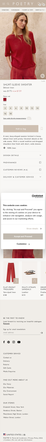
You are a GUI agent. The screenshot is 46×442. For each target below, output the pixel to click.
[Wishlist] (41, 128)
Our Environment (9, 391)
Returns (6, 364)
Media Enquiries (9, 371)
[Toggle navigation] (3, 4)
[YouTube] (19, 342)
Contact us (7, 357)
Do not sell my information (22, 440)
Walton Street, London (12, 417)
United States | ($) (16, 434)
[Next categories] (44, 9)
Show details (32, 228)
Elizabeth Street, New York (13, 407)
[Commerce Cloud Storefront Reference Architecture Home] (23, 3)
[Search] (8, 3)
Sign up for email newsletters (14, 329)
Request (6, 323)
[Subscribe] (41, 332)
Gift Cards (7, 368)
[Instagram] (13, 342)
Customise (21, 244)
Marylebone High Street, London (15, 414)
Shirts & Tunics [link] (36, 10)
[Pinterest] (8, 342)
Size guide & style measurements (14, 118)
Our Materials (8, 387)
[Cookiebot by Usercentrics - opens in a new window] (32, 196)
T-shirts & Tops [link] (22, 10)
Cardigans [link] (11, 10)
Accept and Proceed (23, 236)
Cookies (7, 440)
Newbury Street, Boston (12, 410)
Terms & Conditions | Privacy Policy (25, 438)
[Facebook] (4, 342)
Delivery (6, 361)
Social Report (8, 394)
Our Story (7, 384)
